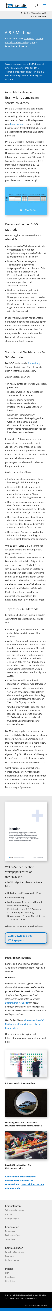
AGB (26, 1305)
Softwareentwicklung (14, 1210)
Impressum (33, 1305)
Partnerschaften (12, 1235)
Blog (7, 1273)
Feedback (9, 1256)
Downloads (10, 1277)
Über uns (9, 1214)
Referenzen (10, 1231)
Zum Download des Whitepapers (20, 938)
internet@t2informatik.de (28, 1298)
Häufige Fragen (12, 1218)
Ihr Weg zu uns (12, 1260)
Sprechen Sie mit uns (14, 1252)
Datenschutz (42, 1305)
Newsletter (10, 1281)
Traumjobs (10, 1239)
